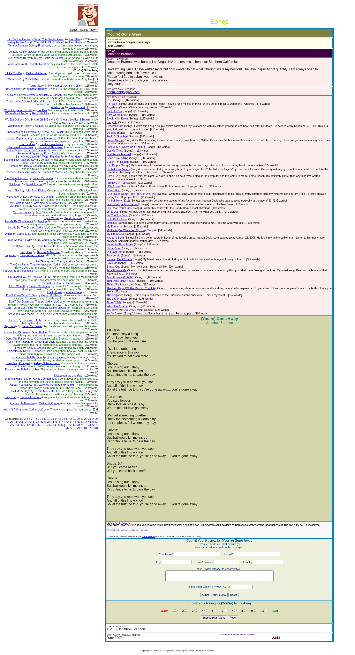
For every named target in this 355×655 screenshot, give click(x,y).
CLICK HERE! (148, 536)
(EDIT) (116, 31)
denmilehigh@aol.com (123, 92)
